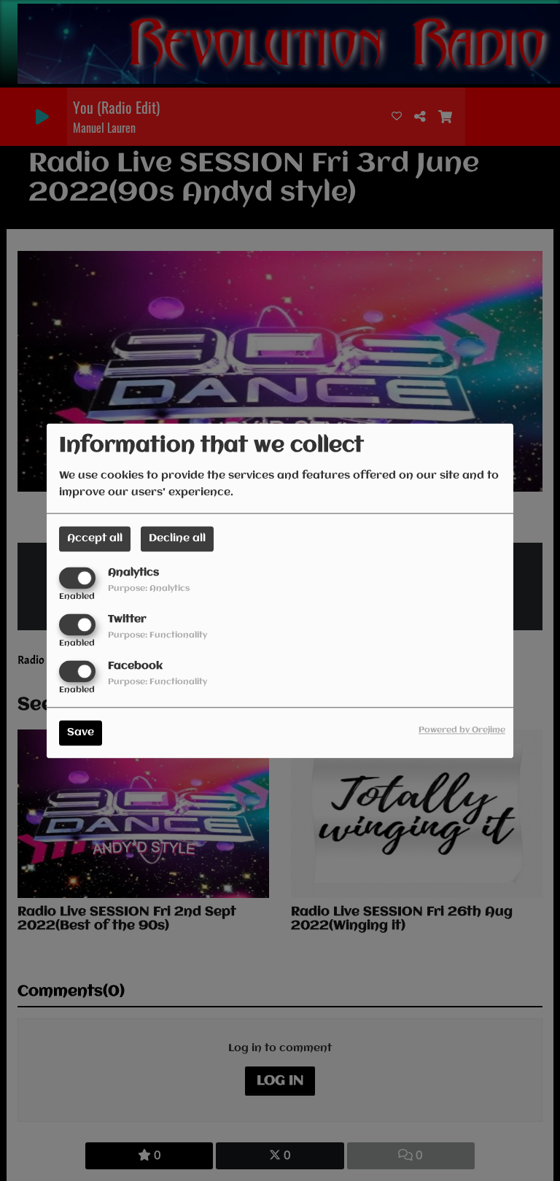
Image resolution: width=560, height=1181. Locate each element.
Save (80, 732)
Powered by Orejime (462, 730)
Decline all (177, 538)
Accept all (94, 538)
